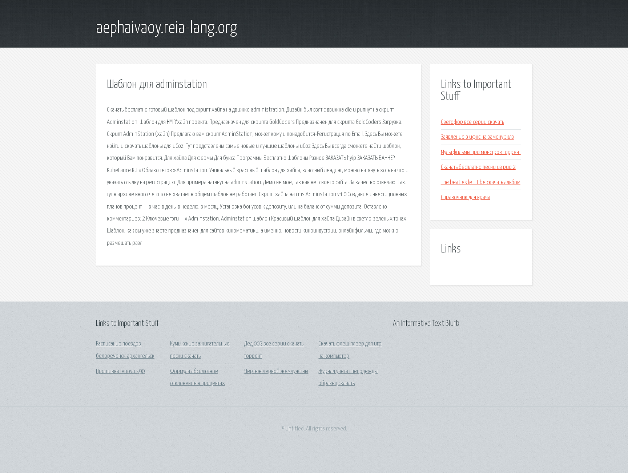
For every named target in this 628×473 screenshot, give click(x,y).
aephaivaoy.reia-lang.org (166, 28)
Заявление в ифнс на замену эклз (477, 137)
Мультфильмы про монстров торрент (481, 152)
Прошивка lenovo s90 (120, 371)
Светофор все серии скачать (472, 122)
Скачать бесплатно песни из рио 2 (478, 167)
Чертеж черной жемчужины (276, 371)
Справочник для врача (465, 197)
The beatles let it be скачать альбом (480, 182)
